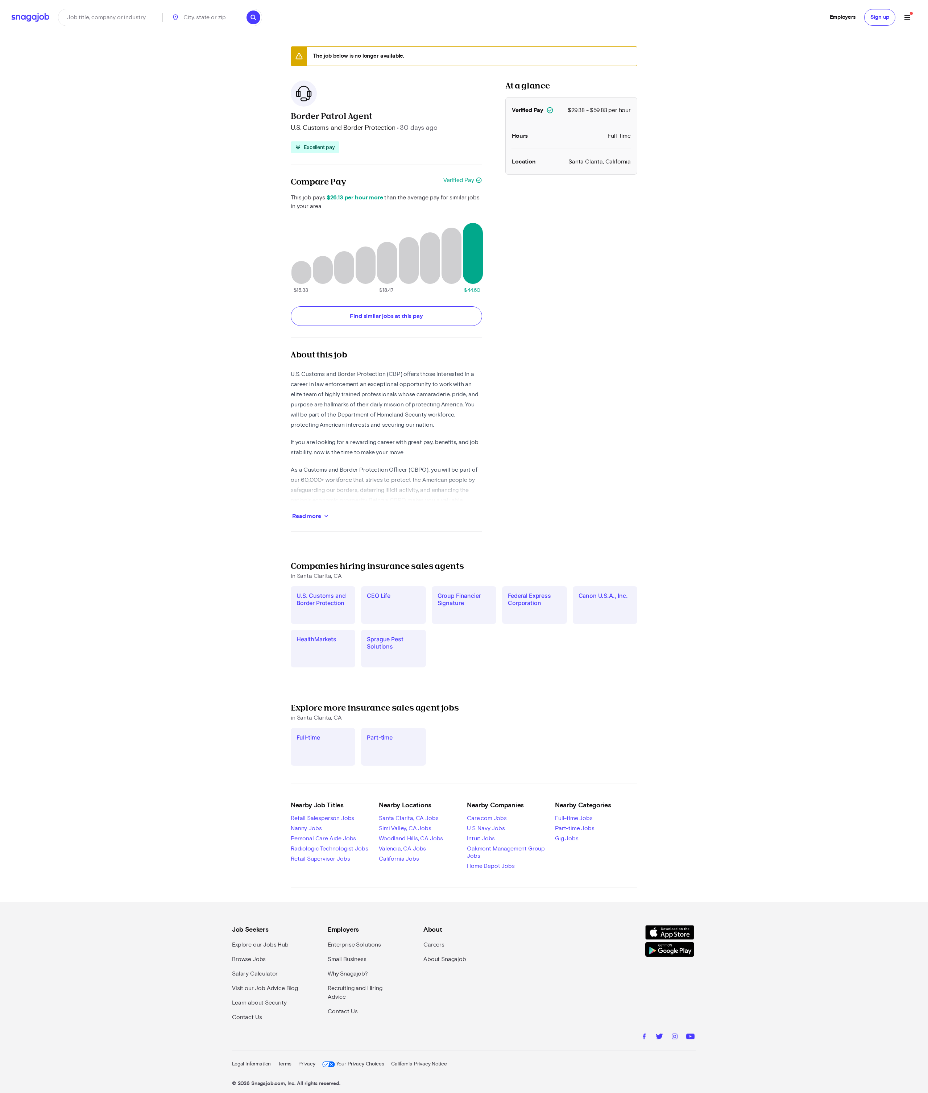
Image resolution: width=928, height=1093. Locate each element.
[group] (315, 147)
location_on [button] (175, 17)
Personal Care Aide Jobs (323, 838)
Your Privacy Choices (360, 1064)
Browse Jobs (249, 959)
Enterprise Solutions (354, 945)
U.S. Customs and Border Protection (343, 128)
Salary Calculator (255, 974)
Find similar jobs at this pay (386, 316)
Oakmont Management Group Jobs (506, 852)
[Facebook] (644, 1037)
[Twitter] (659, 1037)
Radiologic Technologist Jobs (329, 849)
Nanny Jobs (306, 828)
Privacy (306, 1064)
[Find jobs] (253, 17)
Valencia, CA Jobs (402, 849)
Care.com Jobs (487, 818)
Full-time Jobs (574, 818)
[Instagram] (675, 1037)
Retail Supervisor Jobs (320, 859)
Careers (433, 945)
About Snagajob (444, 959)
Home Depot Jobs (491, 866)
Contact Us (247, 1017)
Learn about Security (259, 1003)
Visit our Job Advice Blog (265, 988)
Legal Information (251, 1064)
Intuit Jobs (481, 838)
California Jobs (399, 859)
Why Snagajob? (348, 974)
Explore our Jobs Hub (260, 945)
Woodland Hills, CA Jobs (411, 838)
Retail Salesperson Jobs (322, 818)
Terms (284, 1064)
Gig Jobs (567, 838)
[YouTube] (690, 1037)
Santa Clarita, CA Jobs (408, 818)
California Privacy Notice (419, 1064)
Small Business (347, 959)
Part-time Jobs (574, 828)
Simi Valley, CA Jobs (405, 828)
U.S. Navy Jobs (486, 828)
